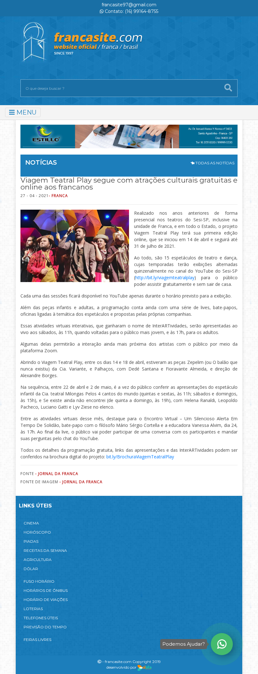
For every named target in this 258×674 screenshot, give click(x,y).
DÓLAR (31, 568)
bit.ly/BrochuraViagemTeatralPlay (139, 457)
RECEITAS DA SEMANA (45, 550)
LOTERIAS (33, 608)
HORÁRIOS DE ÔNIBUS (46, 590)
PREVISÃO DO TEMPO (45, 627)
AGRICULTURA (38, 559)
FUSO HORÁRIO (39, 581)
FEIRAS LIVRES (37, 639)
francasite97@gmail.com (129, 5)
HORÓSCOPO (37, 532)
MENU (25, 112)
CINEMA (31, 523)
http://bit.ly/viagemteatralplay (164, 277)
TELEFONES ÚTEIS (41, 617)
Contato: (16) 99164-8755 (131, 11)
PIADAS (31, 541)
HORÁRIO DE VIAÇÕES (46, 599)
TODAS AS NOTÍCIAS (214, 163)
